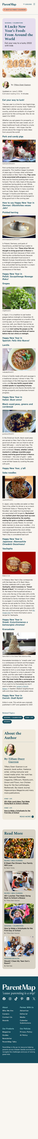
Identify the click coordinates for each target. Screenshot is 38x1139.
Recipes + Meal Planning (13, 860)
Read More (25, 817)
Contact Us (7, 1017)
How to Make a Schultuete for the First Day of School (17, 812)
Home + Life (29, 717)
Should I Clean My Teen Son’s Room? (17, 962)
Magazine (6, 1032)
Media (22, 1017)
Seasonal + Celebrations (14, 23)
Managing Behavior (11, 958)
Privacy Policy (26, 1032)
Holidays (7, 722)
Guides (5, 1035)
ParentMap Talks (9, 1042)
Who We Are (7, 1011)
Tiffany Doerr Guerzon (22, 85)
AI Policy (24, 1035)
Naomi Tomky (10, 868)
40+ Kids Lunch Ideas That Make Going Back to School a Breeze (17, 802)
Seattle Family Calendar (16, 9)
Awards (5, 1020)
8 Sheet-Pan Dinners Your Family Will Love (18, 864)
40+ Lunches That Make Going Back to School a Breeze (17, 897)
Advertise (24, 1011)
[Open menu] (34, 4)
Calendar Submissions (25, 1021)
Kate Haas (9, 966)
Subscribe (28, 4)
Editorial (23, 1014)
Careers (5, 1014)
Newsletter (7, 1038)
